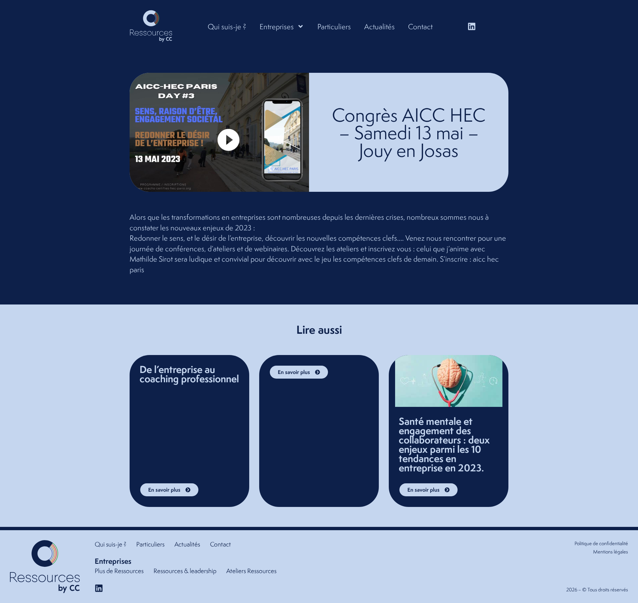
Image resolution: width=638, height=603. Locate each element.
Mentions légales (610, 551)
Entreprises (277, 26)
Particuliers (334, 26)
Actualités (379, 26)
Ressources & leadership (185, 570)
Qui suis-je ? (227, 26)
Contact (420, 26)
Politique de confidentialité (601, 543)
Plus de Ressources (119, 570)
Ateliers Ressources (251, 570)
